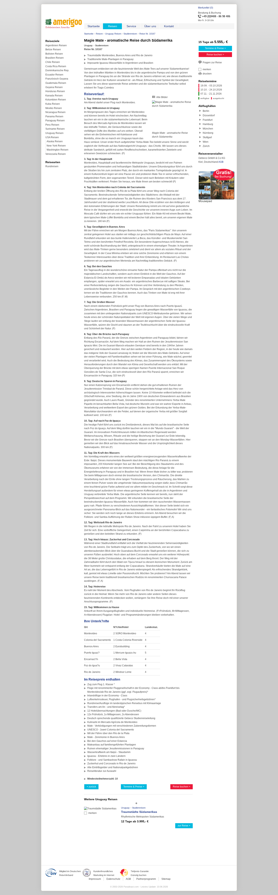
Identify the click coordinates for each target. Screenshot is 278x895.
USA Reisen (52, 137)
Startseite (88, 33)
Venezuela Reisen (55, 154)
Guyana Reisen (54, 87)
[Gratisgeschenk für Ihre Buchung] (216, 203)
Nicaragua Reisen (55, 112)
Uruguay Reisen (113, 33)
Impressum (95, 879)
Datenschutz (113, 879)
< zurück (91, 786)
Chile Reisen (52, 62)
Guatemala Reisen (55, 83)
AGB (220, 161)
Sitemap (166, 879)
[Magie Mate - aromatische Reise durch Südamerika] (172, 115)
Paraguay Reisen (55, 120)
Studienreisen (130, 33)
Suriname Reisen (55, 128)
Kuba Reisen (52, 103)
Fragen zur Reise (212, 62)
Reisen (99, 33)
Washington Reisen (57, 149)
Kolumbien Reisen (55, 99)
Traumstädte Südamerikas (139, 811)
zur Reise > (184, 825)
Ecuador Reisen (54, 74)
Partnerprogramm (146, 879)
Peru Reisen (52, 124)
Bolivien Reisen (54, 53)
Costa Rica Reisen (55, 66)
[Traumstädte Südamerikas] (100, 808)
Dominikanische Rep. (57, 70)
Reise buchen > (181, 786)
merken (92, 813)
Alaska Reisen (55, 141)
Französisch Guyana (56, 78)
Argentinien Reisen (56, 45)
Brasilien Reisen (54, 57)
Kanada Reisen (54, 95)
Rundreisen (51, 166)
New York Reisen (56, 145)
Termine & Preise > (133, 786)
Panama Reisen (54, 116)
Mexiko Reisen (53, 108)
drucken (207, 73)
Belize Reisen (53, 49)
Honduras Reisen (55, 91)
